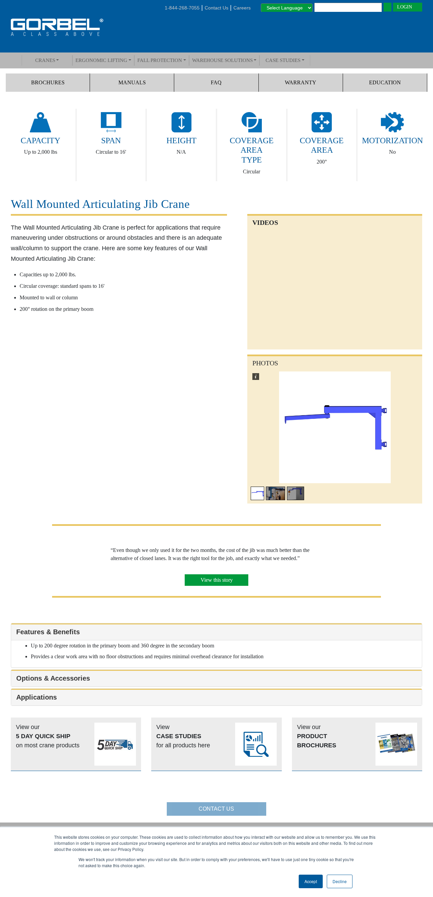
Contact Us (216, 7)
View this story (217, 580)
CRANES (45, 60)
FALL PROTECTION (159, 60)
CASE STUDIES (283, 60)
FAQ (216, 82)
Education (385, 82)
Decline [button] (340, 881)
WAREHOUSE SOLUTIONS (222, 60)
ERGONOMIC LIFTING (101, 60)
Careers (242, 7)
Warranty (300, 82)
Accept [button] (310, 881)
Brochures (48, 82)
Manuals (132, 82)
